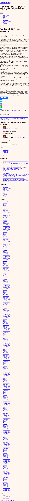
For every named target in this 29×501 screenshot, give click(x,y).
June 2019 (5, 305)
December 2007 (6, 472)
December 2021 (6, 269)
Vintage (4, 18)
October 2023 (6, 242)
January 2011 (5, 427)
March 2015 (5, 367)
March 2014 (5, 381)
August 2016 (5, 346)
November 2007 (6, 473)
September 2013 (6, 389)
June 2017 (5, 334)
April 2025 (5, 221)
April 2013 (5, 395)
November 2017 (6, 328)
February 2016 (6, 354)
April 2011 (5, 424)
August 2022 (5, 259)
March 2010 (5, 439)
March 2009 (5, 454)
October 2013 (6, 387)
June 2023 (5, 247)
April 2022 (5, 264)
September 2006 (6, 490)
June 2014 (5, 378)
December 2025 (6, 211)
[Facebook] (14, 100)
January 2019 (5, 311)
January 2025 (5, 224)
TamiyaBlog (5, 2)
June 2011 (5, 421)
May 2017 (5, 335)
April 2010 (5, 438)
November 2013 (6, 386)
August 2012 (5, 404)
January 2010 (5, 442)
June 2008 (5, 465)
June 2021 (5, 276)
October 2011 (5, 416)
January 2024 (5, 239)
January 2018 (5, 326)
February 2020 (6, 296)
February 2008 (6, 469)
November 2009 (6, 444)
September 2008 (6, 461)
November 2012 (6, 401)
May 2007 (5, 480)
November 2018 (6, 314)
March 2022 (5, 265)
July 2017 (5, 333)
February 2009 (6, 455)
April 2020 (5, 293)
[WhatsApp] (14, 107)
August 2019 (5, 303)
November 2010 (6, 430)
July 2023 (5, 246)
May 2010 (5, 437)
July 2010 (5, 434)
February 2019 (6, 310)
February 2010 (6, 441)
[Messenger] (14, 109)
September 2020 (6, 287)
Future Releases (6, 15)
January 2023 (5, 253)
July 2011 (5, 420)
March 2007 (5, 483)
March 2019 (5, 309)
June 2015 (5, 363)
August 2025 (5, 216)
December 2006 (6, 486)
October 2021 (6, 271)
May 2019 (5, 306)
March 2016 (5, 352)
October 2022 (6, 257)
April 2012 (5, 409)
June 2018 (5, 320)
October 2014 (6, 373)
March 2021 (5, 280)
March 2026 (5, 207)
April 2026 (5, 206)
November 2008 (6, 459)
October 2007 (6, 474)
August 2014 (5, 375)
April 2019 (5, 308)
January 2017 (5, 340)
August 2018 (5, 317)
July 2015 (5, 362)
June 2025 (5, 218)
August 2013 (5, 390)
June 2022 (5, 262)
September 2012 (6, 403)
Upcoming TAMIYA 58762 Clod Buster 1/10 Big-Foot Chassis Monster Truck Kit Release (14, 176)
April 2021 (5, 279)
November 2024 (6, 227)
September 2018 (6, 316)
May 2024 (5, 234)
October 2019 (6, 300)
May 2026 (5, 205)
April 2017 (5, 337)
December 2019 (6, 298)
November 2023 (6, 241)
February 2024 (6, 238)
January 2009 (5, 456)
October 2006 (6, 489)
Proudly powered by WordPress (7, 500)
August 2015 (5, 361)
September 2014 (6, 374)
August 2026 (5, 201)
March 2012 (5, 410)
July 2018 (5, 319)
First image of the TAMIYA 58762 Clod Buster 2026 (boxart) (16, 174)
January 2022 (5, 268)
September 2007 (6, 476)
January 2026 (5, 210)
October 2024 (6, 228)
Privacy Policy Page (7, 496)
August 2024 (5, 230)
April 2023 (5, 250)
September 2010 (6, 432)
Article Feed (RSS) (7, 152)
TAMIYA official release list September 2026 (12, 168)
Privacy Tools (6, 498)
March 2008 (5, 468)
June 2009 (5, 450)
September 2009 (6, 447)
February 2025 (6, 223)
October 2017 (6, 329)
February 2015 (6, 368)
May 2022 (5, 263)
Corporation (5, 20)
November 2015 (6, 357)
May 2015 (5, 364)
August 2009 (5, 448)
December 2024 (6, 226)
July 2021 (5, 275)
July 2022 (5, 261)
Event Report (5, 16)
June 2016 (5, 349)
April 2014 (5, 380)
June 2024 (5, 233)
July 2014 (5, 377)
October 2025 (6, 214)
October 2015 (6, 358)
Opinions (5, 23)
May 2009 (5, 451)
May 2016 (5, 350)
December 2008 (6, 457)
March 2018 (5, 323)
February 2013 (6, 397)
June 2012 (5, 407)
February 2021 (6, 281)
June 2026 (5, 204)
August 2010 (5, 433)
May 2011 (5, 422)
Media (4, 17)
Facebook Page (6, 150)
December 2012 (6, 399)
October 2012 (6, 402)
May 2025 (5, 220)
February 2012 (6, 412)
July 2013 (5, 391)
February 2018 (6, 325)
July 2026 (5, 203)
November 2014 (6, 372)
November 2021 (6, 270)
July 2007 (5, 478)
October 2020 (6, 286)
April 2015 (5, 366)
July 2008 (5, 463)
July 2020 (5, 290)
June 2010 (5, 436)
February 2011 (6, 426)
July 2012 (5, 405)
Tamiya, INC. (16, 95)
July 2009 (5, 449)
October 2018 (6, 315)
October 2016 (6, 344)
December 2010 (6, 428)
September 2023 (6, 244)
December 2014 (6, 370)
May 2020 (5, 292)
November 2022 (6, 256)
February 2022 (6, 267)
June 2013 (5, 392)
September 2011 (6, 418)
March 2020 (5, 294)
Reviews (4, 22)
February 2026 (6, 209)
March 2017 (5, 338)
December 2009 (6, 443)
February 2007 (6, 484)
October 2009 (6, 445)
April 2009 (5, 453)
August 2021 (5, 274)
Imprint (4, 495)
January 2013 (5, 398)
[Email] (14, 105)
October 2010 (6, 431)
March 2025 (5, 222)
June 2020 (5, 291)
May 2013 (5, 393)
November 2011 (6, 415)
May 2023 (5, 249)
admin (1, 111)
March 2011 (5, 425)
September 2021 (6, 273)
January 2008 (5, 471)
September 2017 (6, 331)
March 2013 (5, 396)
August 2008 (5, 462)
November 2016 (6, 343)
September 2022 (6, 258)
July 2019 (5, 304)
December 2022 (6, 255)
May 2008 (5, 466)
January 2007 (5, 485)
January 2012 (5, 413)
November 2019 (6, 299)
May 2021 (5, 278)
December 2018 (6, 313)
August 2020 (5, 288)
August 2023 (5, 245)
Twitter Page (5, 151)
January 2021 (5, 282)
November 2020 (6, 285)
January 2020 (5, 297)
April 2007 (5, 482)
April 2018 (5, 322)
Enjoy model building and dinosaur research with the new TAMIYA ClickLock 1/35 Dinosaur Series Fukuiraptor (15, 166)
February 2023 (6, 252)
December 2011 (6, 414)
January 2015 (5, 369)
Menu (2, 12)
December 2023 (6, 240)
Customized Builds (7, 21)
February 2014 (6, 383)
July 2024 (5, 232)
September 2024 (6, 229)
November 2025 (6, 212)
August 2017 (5, 332)
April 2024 (5, 235)
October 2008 (6, 460)
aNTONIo (8, 128)
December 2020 (6, 284)
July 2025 (5, 217)
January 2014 (5, 384)
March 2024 (5, 236)
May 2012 (5, 408)
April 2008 (5, 467)
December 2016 (6, 341)
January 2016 (5, 355)
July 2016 (5, 348)
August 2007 (5, 477)
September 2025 (6, 215)
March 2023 (5, 251)
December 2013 (6, 385)
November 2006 (6, 488)
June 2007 (5, 479)
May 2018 (5, 321)
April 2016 (5, 351)
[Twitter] (14, 102)
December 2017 (6, 327)
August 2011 (5, 419)
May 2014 (5, 379)
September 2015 (6, 360)
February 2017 (6, 339)
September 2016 (6, 345)
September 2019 (6, 302)
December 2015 (6, 356)
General (4, 191)
